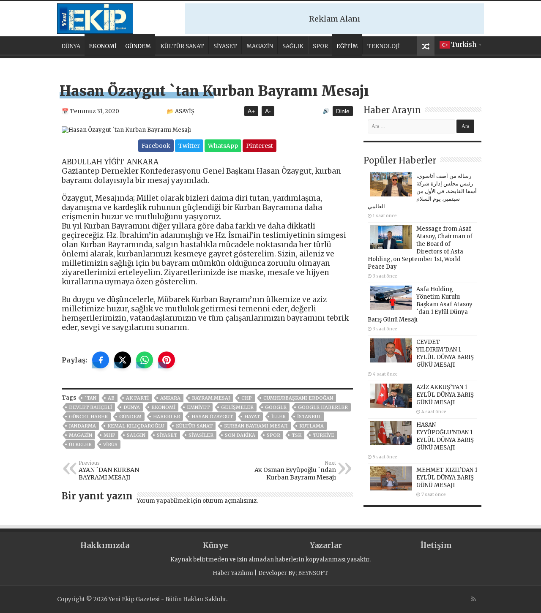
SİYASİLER (201, 435)
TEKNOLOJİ (383, 46)
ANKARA (170, 398)
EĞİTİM (347, 46)
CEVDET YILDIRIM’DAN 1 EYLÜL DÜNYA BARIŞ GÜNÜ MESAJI (445, 353)
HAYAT (252, 417)
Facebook (156, 146)
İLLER (278, 417)
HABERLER (166, 417)
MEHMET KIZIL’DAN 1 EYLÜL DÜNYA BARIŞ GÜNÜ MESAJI (446, 477)
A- (268, 111)
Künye (215, 545)
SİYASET (225, 46)
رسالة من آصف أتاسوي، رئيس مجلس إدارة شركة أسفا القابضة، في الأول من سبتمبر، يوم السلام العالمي (422, 191)
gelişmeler (237, 407)
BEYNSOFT (313, 573)
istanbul (309, 417)
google (276, 407)
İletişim (436, 545)
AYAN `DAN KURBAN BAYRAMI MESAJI (109, 470)
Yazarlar (326, 545)
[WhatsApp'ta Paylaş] (144, 359)
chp (246, 398)
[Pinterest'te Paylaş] (166, 359)
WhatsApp (223, 146)
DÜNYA (70, 46)
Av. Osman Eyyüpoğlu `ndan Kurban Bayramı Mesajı (295, 470)
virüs (110, 444)
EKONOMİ (103, 46)
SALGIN (136, 435)
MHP (109, 435)
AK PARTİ (137, 398)
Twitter (189, 146)
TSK (296, 435)
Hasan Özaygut (212, 417)
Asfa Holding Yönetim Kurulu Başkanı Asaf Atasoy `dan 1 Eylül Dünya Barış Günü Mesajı (420, 304)
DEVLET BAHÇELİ (90, 407)
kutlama (311, 426)
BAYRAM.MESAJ (211, 398)
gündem (130, 417)
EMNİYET (198, 407)
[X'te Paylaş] (122, 359)
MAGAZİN (259, 46)
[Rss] (473, 599)
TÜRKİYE (323, 435)
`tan (90, 398)
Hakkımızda (104, 545)
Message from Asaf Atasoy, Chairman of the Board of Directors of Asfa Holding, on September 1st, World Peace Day (420, 247)
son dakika (240, 435)
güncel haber (88, 417)
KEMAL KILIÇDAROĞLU (135, 426)
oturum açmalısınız (229, 500)
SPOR (320, 46)
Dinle (343, 111)
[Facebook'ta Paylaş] (100, 359)
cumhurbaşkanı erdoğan (298, 398)
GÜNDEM (138, 46)
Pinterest (259, 146)
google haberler (323, 407)
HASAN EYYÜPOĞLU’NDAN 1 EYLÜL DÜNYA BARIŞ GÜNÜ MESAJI (445, 436)
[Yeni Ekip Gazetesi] (95, 17)
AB (111, 398)
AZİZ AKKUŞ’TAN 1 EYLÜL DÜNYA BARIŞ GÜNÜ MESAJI (445, 395)
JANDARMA (82, 426)
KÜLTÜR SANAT (182, 46)
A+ (251, 111)
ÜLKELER (80, 444)
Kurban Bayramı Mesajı (256, 426)
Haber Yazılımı (233, 573)
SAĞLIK (292, 46)
